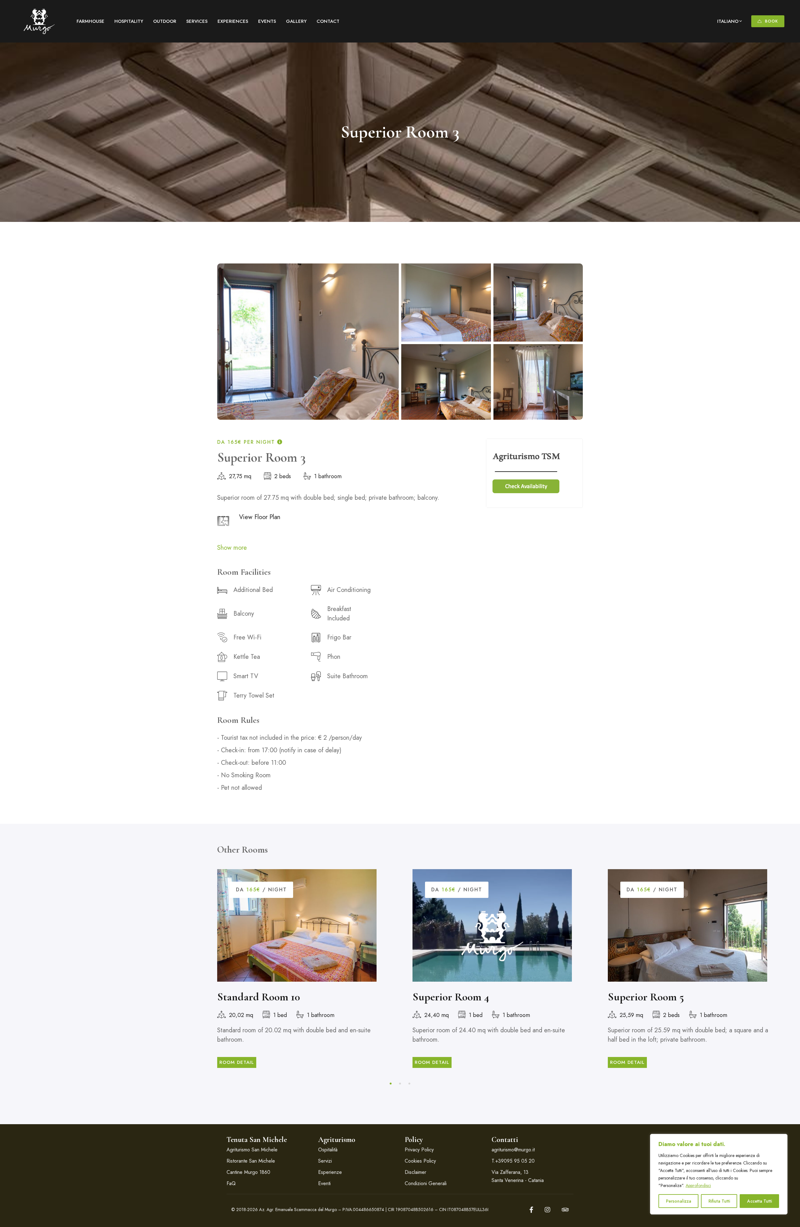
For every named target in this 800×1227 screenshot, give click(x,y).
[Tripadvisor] (565, 1209)
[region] (719, 1174)
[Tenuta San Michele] (39, 21)
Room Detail (236, 1062)
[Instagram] (547, 1209)
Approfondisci (698, 1185)
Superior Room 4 (450, 997)
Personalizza (678, 1201)
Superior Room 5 (646, 997)
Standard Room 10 (258, 997)
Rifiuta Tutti (719, 1201)
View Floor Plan (259, 517)
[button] (391, 1083)
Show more (232, 547)
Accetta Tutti (759, 1201)
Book (771, 21)
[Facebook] (531, 1209)
